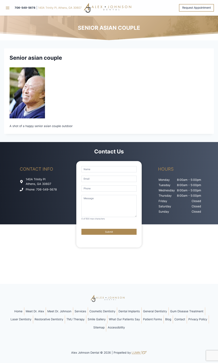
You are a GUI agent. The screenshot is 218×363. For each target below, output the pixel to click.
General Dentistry (155, 311)
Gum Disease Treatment (186, 311)
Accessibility (116, 327)
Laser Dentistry (21, 319)
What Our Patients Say (124, 319)
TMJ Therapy (75, 319)
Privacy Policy (197, 319)
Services (80, 311)
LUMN (136, 352)
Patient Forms (152, 319)
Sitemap (99, 327)
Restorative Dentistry (49, 319)
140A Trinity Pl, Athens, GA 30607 (60, 7)
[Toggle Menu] (7, 7)
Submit (109, 231)
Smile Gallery (97, 319)
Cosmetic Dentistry (102, 311)
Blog (168, 319)
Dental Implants (129, 311)
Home (18, 311)
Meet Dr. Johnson (59, 311)
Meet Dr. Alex (35, 311)
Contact (179, 319)
